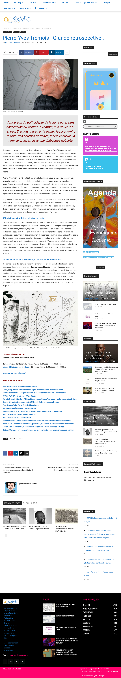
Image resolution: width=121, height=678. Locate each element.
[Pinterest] (10, 453)
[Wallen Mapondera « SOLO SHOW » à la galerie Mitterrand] (40, 516)
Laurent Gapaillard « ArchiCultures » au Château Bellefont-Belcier (64, 528)
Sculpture (23, 32)
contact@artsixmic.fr (19, 655)
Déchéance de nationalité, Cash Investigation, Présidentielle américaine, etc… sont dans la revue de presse (99, 534)
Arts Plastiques (48, 3)
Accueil (7, 3)
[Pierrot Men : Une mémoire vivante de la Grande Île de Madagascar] (14, 516)
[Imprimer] (26, 453)
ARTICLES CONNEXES (12, 503)
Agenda (42, 8)
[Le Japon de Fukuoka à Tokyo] (87, 306)
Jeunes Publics (90, 3)
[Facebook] (5, 453)
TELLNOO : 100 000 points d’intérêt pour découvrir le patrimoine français (62, 469)
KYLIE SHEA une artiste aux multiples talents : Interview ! (105, 389)
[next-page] (7, 535)
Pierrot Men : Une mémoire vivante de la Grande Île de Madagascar (98, 418)
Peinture (15, 32)
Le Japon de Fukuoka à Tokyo (105, 304)
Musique (106, 3)
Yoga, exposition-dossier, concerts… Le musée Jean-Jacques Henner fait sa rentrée (66, 652)
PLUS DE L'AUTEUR (30, 503)
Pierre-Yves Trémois (16, 439)
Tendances (24, 8)
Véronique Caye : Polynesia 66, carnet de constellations (106, 452)
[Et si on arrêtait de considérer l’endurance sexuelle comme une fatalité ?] (87, 325)
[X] (22, 661)
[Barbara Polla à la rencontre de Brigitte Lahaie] (87, 380)
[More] (67, 52)
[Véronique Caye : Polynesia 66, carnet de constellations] (87, 453)
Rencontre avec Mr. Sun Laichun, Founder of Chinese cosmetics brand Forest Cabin (106, 369)
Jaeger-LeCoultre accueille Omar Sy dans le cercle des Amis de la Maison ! (98, 355)
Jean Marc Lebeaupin (12, 43)
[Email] (21, 453)
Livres (76, 3)
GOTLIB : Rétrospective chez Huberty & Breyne (99, 294)
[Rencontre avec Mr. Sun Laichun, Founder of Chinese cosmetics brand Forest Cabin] (87, 369)
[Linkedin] (15, 453)
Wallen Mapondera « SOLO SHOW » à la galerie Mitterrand (106, 431)
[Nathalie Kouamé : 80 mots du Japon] (87, 316)
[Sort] (84, 121)
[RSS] (16, 661)
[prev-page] (4, 535)
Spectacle (8, 8)
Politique (18, 3)
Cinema (65, 3)
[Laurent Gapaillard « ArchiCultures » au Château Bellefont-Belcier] (66, 516)
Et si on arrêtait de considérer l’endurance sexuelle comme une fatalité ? (105, 325)
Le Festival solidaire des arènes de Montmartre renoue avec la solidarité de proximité (18, 470)
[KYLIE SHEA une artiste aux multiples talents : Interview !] (87, 390)
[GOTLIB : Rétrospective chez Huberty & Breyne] (100, 291)
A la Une (32, 3)
